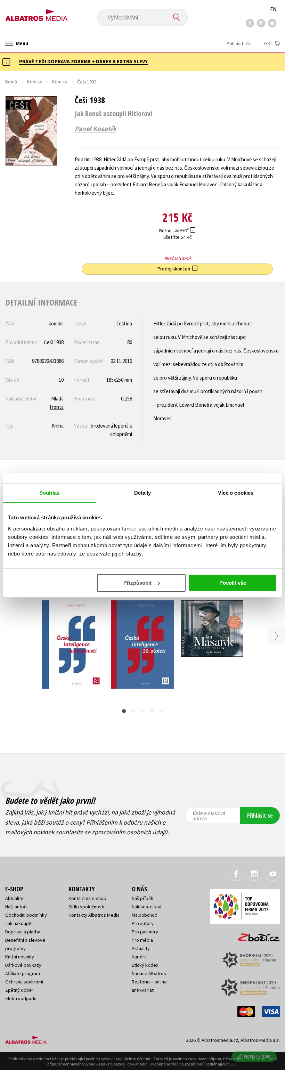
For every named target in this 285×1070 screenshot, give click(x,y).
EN (273, 9)
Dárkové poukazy (23, 965)
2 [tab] (133, 711)
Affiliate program (22, 973)
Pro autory (143, 923)
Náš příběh (142, 898)
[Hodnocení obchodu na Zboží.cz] (255, 935)
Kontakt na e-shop (87, 898)
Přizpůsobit (137, 583)
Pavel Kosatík (95, 128)
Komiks (34, 82)
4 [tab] (152, 711)
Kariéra (139, 957)
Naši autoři (16, 906)
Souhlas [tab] (49, 493)
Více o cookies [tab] (235, 493)
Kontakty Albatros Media (94, 915)
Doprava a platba (22, 932)
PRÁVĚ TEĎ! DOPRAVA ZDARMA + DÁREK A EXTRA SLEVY (83, 61)
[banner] (36, 12)
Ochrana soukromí (24, 982)
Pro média (142, 940)
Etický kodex (145, 965)
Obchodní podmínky (26, 915)
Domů (11, 82)
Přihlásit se (260, 815)
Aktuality (14, 898)
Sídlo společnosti (86, 906)
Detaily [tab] (142, 493)
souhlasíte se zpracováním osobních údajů (112, 832)
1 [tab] (124, 711)
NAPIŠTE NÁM (257, 1056)
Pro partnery (145, 932)
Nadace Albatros (149, 973)
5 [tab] (161, 711)
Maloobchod (144, 915)
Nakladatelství (146, 906)
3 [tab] (143, 711)
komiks (56, 323)
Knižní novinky (19, 957)
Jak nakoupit (18, 923)
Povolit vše (232, 583)
